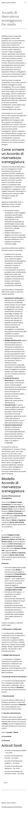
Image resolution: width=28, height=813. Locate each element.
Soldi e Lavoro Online (9, 2)
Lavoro (5, 782)
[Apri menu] (25, 3)
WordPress (18, 807)
